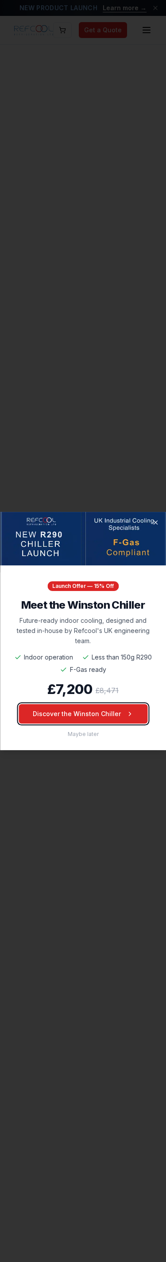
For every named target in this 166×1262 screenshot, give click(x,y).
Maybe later (83, 734)
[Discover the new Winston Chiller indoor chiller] (83, 539)
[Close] (155, 522)
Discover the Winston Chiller (77, 713)
